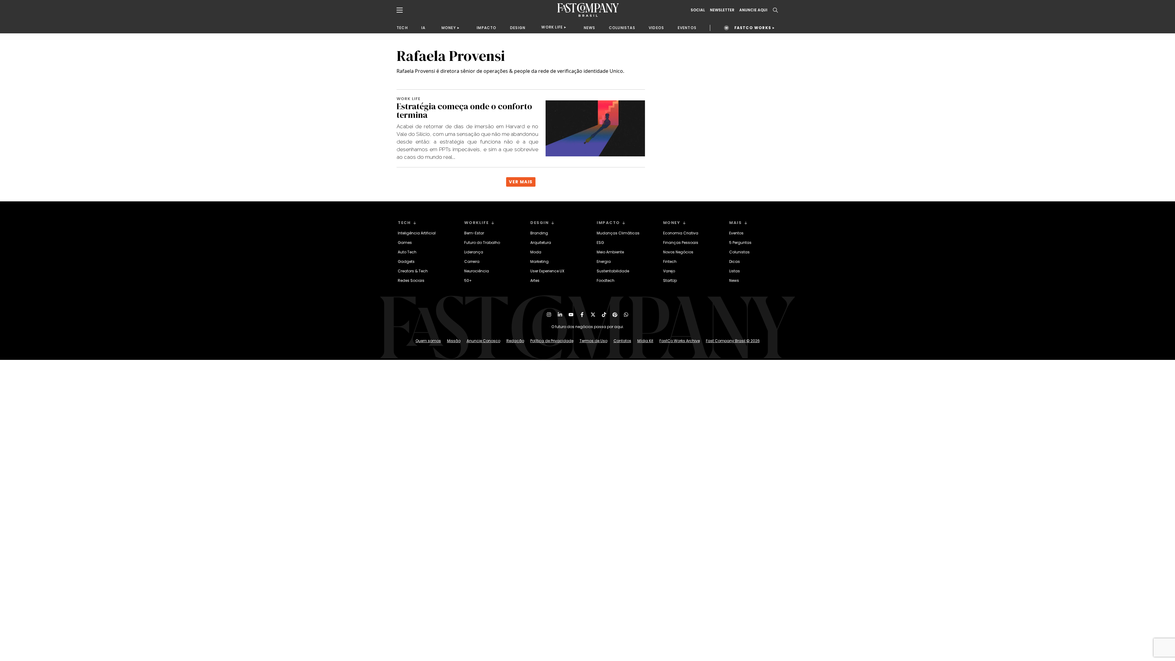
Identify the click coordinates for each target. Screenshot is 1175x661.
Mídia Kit (645, 340)
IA (423, 27)
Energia (604, 261)
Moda (535, 252)
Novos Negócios (678, 252)
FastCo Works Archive (679, 340)
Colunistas (739, 252)
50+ (468, 280)
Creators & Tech (413, 271)
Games (405, 242)
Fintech (670, 261)
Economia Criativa (680, 233)
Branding (539, 233)
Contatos (622, 340)
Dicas (734, 261)
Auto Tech (407, 252)
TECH (402, 27)
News (734, 280)
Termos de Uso (593, 340)
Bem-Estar (474, 233)
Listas (734, 271)
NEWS (589, 27)
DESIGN (517, 27)
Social (698, 10)
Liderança (473, 252)
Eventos (736, 233)
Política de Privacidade (551, 340)
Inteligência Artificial (417, 233)
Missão (454, 340)
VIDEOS (656, 27)
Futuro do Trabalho (482, 242)
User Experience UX (547, 271)
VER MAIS (520, 182)
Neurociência (476, 271)
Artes (534, 280)
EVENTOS (687, 27)
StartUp (670, 280)
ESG (600, 242)
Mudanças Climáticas (618, 233)
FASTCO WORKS (752, 27)
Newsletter (722, 10)
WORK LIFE (552, 27)
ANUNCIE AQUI (753, 10)
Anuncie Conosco (483, 340)
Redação (515, 340)
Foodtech (605, 280)
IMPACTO (486, 27)
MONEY (449, 27)
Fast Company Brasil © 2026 (733, 340)
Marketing (539, 261)
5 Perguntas (740, 242)
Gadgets (406, 261)
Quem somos (428, 340)
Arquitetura (540, 242)
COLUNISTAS (622, 27)
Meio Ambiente (610, 252)
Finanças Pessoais (680, 242)
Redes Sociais (411, 280)
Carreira (471, 261)
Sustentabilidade (613, 271)
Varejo (669, 271)
